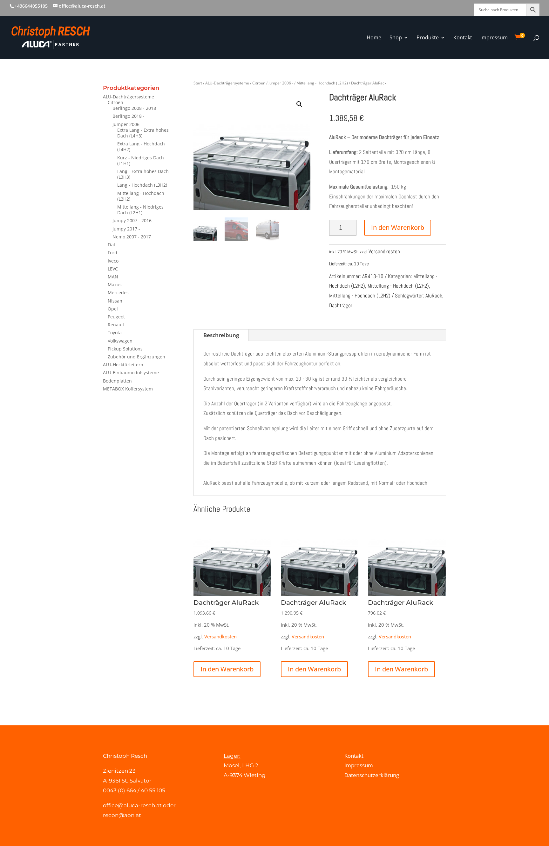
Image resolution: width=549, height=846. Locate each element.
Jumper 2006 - (127, 124)
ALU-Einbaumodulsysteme (131, 373)
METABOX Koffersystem (128, 389)
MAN (113, 277)
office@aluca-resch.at (132, 805)
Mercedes (118, 293)
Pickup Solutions (125, 349)
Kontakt (353, 755)
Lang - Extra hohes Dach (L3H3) (143, 174)
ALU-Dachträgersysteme (128, 97)
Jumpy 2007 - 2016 (132, 220)
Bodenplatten (117, 381)
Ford (112, 253)
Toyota (115, 333)
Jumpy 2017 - (126, 229)
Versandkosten (384, 251)
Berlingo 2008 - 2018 (134, 108)
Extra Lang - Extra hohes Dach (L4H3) (143, 133)
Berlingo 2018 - (128, 116)
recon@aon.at (122, 815)
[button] (299, 104)
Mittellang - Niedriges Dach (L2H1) (140, 210)
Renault (116, 325)
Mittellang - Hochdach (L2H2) (140, 196)
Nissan (115, 301)
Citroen (115, 102)
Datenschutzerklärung (371, 775)
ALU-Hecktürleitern (123, 365)
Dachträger (340, 305)
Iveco (113, 261)
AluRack (433, 295)
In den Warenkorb (397, 227)
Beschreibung (221, 335)
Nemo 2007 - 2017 (131, 237)
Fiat (111, 245)
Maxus (115, 285)
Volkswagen (120, 341)
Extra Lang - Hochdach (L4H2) (141, 146)
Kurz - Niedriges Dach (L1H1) (140, 160)
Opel (113, 309)
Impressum (358, 765)
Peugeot (116, 317)
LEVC (113, 269)
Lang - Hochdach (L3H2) (142, 185)
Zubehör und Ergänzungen (136, 357)
